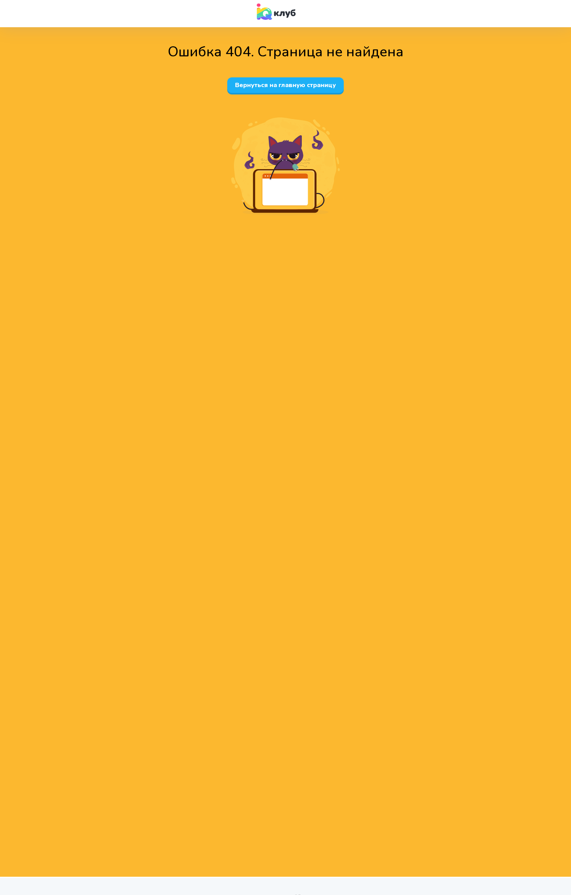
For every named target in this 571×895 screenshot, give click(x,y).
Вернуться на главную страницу (285, 85)
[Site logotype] (276, 11)
